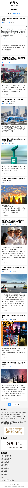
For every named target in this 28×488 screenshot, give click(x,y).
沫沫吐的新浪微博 (6, 459)
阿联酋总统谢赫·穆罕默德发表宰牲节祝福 (13, 19)
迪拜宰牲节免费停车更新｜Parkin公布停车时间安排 (13, 140)
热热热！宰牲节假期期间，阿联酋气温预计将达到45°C (13, 179)
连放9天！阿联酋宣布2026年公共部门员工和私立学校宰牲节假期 (13, 221)
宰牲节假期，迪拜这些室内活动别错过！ (13, 316)
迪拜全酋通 (4, 471)
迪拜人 (14, 2)
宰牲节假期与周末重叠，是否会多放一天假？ (13, 363)
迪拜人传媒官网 (5, 462)
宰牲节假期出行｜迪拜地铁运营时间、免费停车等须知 (13, 100)
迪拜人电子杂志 (5, 468)
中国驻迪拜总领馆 (6, 456)
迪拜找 (3, 477)
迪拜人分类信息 (5, 465)
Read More (5, 53)
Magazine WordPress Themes (10, 486)
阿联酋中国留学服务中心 (7, 480)
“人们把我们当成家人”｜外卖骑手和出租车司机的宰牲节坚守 (13, 59)
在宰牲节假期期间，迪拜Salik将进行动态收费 (13, 268)
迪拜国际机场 (4, 474)
